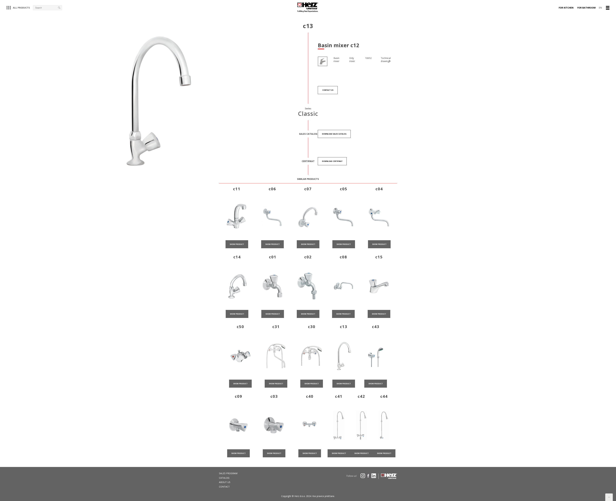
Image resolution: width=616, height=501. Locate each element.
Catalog (224, 477)
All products (21, 7)
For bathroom (586, 7)
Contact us (327, 90)
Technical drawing (386, 60)
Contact (224, 486)
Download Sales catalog (334, 134)
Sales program (228, 473)
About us (224, 482)
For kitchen (566, 7)
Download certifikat (332, 161)
